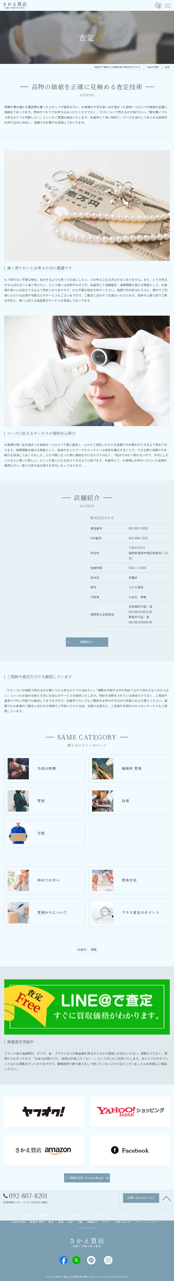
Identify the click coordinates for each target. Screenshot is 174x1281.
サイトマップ (87, 1228)
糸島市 (81, 949)
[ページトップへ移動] (166, 1198)
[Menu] (167, 5)
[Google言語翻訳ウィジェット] (158, 5)
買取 (94, 949)
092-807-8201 (138, 528)
